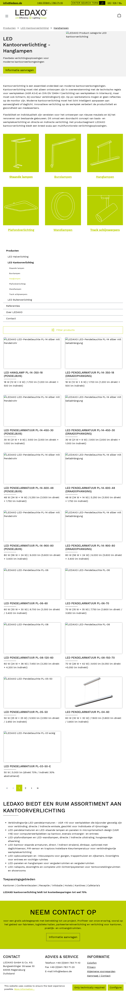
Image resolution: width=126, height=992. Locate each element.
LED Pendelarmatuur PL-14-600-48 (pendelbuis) (29, 489)
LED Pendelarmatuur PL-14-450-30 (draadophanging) (90, 432)
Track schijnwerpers (105, 230)
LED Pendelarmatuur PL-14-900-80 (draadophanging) (90, 547)
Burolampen (63, 177)
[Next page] (31, 788)
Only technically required (89, 987)
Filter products (65, 330)
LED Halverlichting (18, 256)
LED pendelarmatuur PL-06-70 (87, 603)
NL (120, 2)
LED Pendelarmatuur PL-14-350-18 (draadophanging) (89, 374)
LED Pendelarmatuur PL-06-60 (26, 603)
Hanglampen (105, 177)
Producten (12, 250)
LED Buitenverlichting (20, 299)
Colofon (92, 962)
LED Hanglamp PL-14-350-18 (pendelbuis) (23, 374)
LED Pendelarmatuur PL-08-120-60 (28, 657)
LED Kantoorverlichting (21, 262)
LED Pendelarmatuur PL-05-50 (26, 712)
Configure (116, 987)
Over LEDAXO (14, 312)
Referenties (13, 305)
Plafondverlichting (21, 230)
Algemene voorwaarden (101, 971)
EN (114, 2)
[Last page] (38, 788)
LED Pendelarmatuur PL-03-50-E (27, 766)
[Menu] (6, 16)
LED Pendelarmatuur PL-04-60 (87, 712)
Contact (11, 318)
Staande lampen (21, 177)
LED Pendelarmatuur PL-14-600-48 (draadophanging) (90, 489)
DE (109, 2)
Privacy (91, 967)
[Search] (102, 3)
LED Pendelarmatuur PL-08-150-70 (90, 657)
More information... (24, 989)
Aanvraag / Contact (98, 975)
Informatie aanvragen (19, 70)
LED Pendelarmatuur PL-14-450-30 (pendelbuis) (28, 432)
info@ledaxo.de (12, 3)
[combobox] (85, 3)
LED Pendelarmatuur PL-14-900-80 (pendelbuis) (29, 547)
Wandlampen (62, 230)
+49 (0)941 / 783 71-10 (50, 2)
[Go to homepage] (31, 14)
